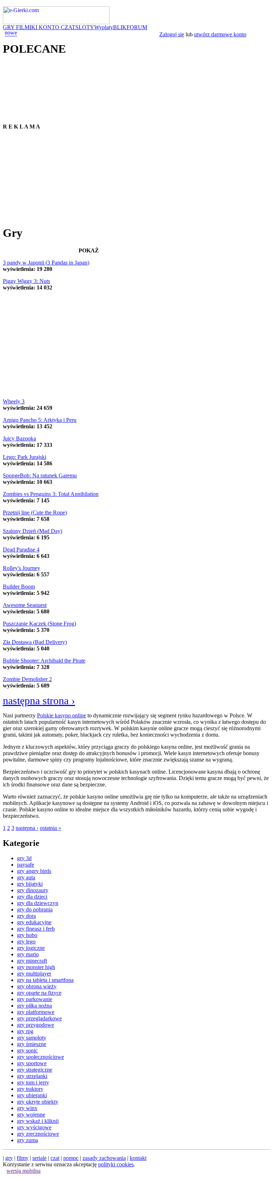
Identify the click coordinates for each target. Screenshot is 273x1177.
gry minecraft (32, 961)
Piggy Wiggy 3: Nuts (26, 281)
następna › (27, 828)
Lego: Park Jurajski (24, 457)
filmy (22, 1158)
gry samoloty (31, 1038)
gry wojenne (31, 1114)
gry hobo (27, 935)
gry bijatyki (30, 884)
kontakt (138, 1158)
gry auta (26, 877)
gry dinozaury (32, 890)
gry (9, 1158)
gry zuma (27, 1140)
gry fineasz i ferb (36, 929)
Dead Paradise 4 (21, 549)
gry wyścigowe (34, 1127)
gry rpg (25, 1031)
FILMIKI (27, 27)
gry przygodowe (35, 1025)
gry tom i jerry (33, 1082)
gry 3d (24, 858)
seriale (39, 1158)
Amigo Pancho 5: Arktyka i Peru (39, 420)
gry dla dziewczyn (37, 903)
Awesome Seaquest (25, 605)
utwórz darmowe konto (220, 34)
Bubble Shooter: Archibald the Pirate (44, 661)
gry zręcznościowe (38, 1134)
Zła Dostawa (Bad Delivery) (35, 642)
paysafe (25, 865)
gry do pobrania (35, 909)
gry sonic (27, 1050)
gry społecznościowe (40, 1057)
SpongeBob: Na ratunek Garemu (40, 475)
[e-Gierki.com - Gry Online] (56, 22)
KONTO (50, 27)
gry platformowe (35, 1012)
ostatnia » (50, 828)
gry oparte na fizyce (39, 993)
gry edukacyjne (34, 922)
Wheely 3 (14, 401)
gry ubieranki (32, 1095)
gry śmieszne (31, 1044)
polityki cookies (116, 1164)
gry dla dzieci (32, 897)
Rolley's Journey (21, 568)
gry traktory (30, 1089)
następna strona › (39, 700)
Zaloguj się (171, 34)
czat (54, 1158)
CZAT (68, 27)
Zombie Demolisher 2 (27, 679)
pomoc (71, 1158)
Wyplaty (103, 27)
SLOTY (84, 27)
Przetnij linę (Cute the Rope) (35, 512)
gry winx (27, 1108)
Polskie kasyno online (61, 715)
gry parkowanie (34, 999)
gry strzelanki (32, 1076)
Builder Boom (19, 587)
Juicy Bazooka (19, 438)
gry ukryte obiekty (37, 1102)
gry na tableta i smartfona (45, 980)
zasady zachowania (104, 1158)
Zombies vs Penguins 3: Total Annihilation (50, 494)
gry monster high (36, 967)
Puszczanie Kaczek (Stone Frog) (39, 624)
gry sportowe (32, 1063)
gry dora (26, 916)
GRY (9, 27)
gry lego (26, 941)
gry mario (28, 954)
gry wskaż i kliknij (38, 1121)
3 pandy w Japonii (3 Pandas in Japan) (46, 263)
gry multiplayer (34, 974)
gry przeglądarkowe (39, 1018)
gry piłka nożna (34, 1006)
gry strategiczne (34, 1070)
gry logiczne (31, 948)
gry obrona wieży (37, 986)
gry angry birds (34, 871)
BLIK (120, 27)
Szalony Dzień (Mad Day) (32, 531)
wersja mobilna (23, 1171)
